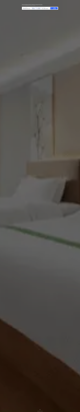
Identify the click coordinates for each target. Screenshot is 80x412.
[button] (65, 1)
